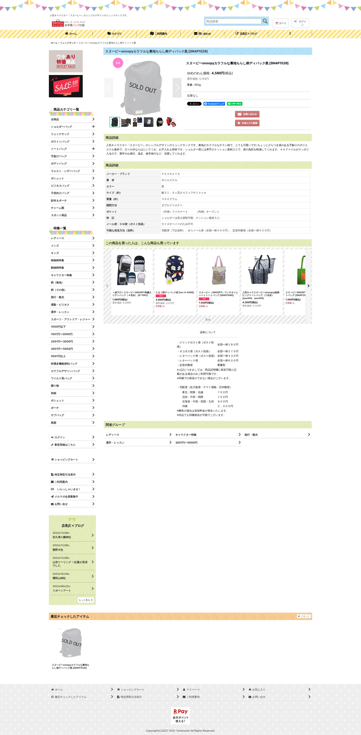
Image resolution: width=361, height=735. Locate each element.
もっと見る (84, 600)
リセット (305, 616)
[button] (290, 34)
